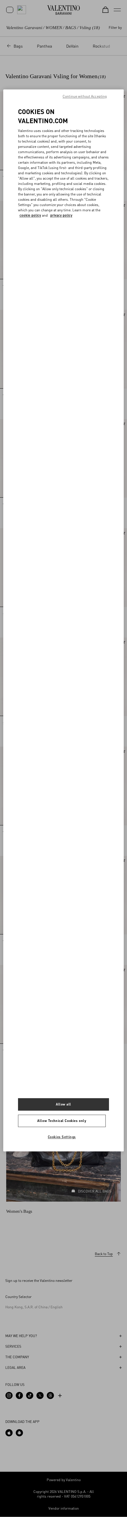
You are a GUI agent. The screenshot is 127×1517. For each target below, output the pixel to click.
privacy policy (61, 215)
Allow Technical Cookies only (61, 1120)
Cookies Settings (62, 1137)
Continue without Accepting (85, 96)
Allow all (63, 1104)
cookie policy (30, 215)
